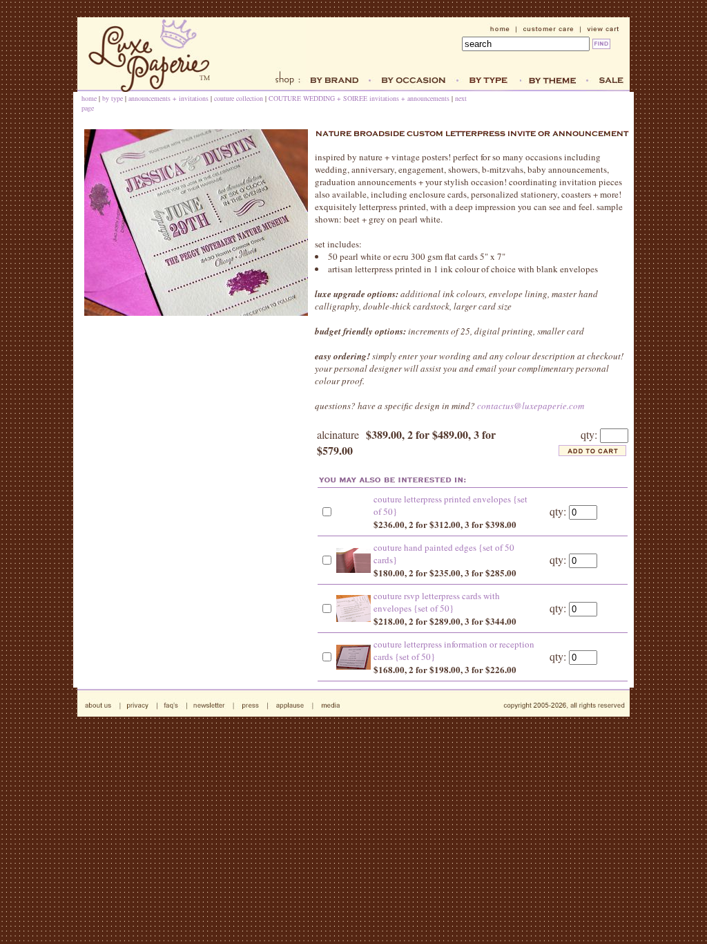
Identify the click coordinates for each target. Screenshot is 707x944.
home (89, 98)
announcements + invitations (168, 98)
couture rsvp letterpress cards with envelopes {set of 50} (437, 601)
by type (112, 98)
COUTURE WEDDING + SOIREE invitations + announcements (359, 98)
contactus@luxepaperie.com (530, 405)
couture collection (238, 98)
